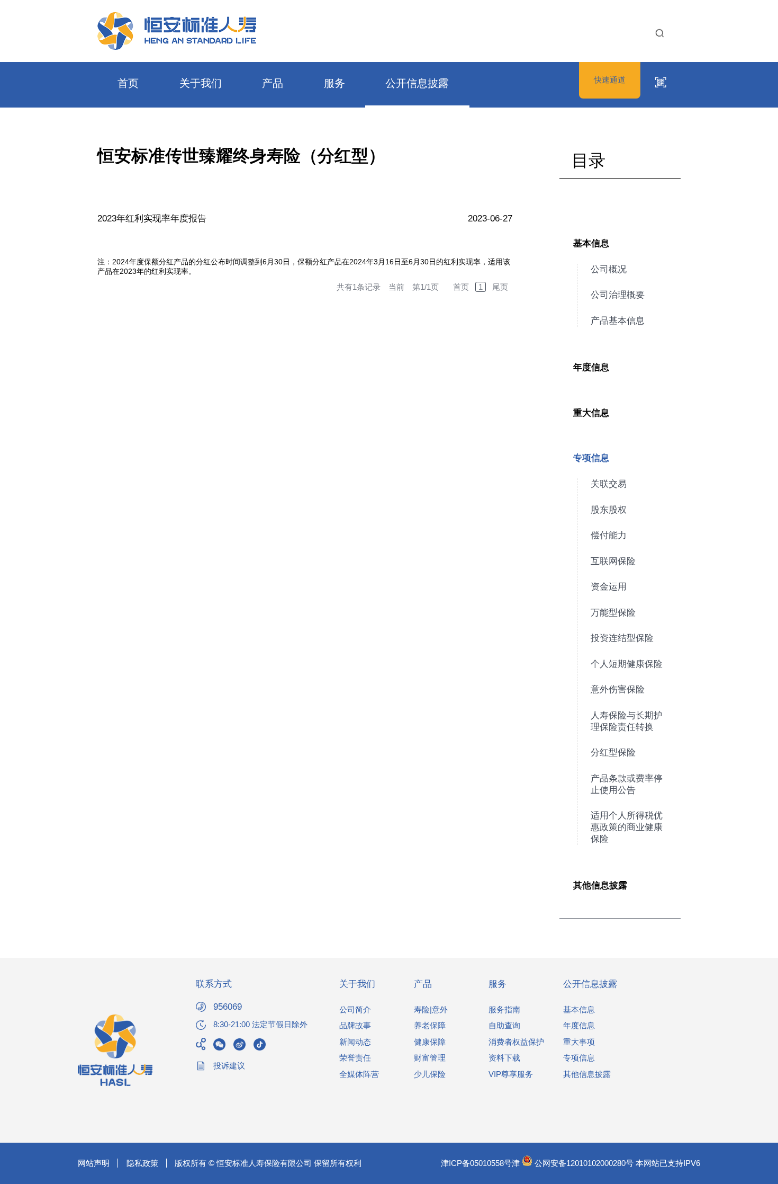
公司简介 (355, 1009)
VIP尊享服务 (510, 1074)
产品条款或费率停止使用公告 (627, 784)
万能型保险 (613, 613)
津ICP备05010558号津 (480, 1163)
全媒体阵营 (359, 1074)
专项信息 (591, 458)
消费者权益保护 (516, 1041)
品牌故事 (355, 1025)
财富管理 (430, 1057)
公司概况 (609, 269)
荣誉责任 (355, 1057)
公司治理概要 (618, 295)
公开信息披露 (417, 83)
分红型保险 (613, 752)
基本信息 (591, 243)
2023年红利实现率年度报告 (151, 218)
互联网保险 (613, 561)
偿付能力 (609, 535)
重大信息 (591, 413)
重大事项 (579, 1041)
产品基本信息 (618, 321)
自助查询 (504, 1025)
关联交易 (609, 484)
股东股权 (609, 510)
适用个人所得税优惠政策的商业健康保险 (627, 827)
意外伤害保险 (618, 689)
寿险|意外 (431, 1009)
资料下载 (504, 1057)
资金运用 (609, 587)
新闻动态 (355, 1041)
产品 (272, 83)
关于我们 (200, 83)
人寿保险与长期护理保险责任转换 (627, 721)
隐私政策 (142, 1163)
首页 (128, 83)
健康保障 (430, 1041)
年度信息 (591, 367)
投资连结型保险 (622, 638)
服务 (334, 83)
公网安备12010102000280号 (583, 1163)
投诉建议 (229, 1065)
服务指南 (504, 1009)
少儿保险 (430, 1074)
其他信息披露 (600, 885)
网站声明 (94, 1163)
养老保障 (430, 1025)
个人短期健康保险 (627, 664)
